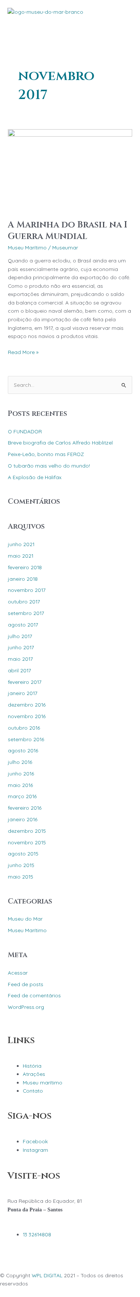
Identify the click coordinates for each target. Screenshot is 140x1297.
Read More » (23, 351)
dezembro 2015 (27, 831)
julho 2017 (20, 636)
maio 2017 (20, 659)
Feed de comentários (34, 995)
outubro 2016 (24, 727)
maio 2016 (20, 785)
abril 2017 (19, 670)
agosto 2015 (23, 853)
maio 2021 (20, 555)
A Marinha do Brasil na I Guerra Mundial (67, 230)
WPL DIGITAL (47, 1275)
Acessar (18, 972)
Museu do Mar (25, 918)
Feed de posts (25, 984)
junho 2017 (21, 647)
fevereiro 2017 (24, 682)
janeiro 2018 (23, 579)
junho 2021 (21, 544)
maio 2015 (20, 876)
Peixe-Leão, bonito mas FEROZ (46, 454)
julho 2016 (20, 762)
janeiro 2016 (22, 819)
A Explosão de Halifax (35, 477)
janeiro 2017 (22, 693)
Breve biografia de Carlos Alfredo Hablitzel (60, 442)
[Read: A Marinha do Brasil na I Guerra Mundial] (70, 169)
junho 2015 (21, 865)
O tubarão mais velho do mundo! (49, 465)
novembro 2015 (27, 842)
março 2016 (22, 796)
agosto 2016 (23, 750)
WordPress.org (26, 1007)
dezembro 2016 (27, 704)
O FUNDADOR (25, 431)
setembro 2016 (26, 739)
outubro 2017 (24, 601)
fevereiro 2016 (24, 807)
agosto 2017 (23, 624)
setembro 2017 (26, 613)
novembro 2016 (27, 716)
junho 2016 (21, 773)
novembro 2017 (27, 590)
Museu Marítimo (27, 247)
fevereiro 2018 (25, 567)
